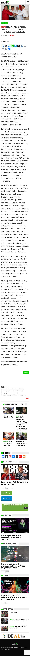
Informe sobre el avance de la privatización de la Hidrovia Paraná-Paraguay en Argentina (13, 565)
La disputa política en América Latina (9, 393)
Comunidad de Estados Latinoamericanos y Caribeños (12, 388)
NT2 (16, 395)
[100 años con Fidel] (4, 614)
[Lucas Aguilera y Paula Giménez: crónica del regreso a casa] (15, 472)
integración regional (18, 391)
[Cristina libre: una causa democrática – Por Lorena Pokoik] (21, 436)
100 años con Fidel (13, 612)
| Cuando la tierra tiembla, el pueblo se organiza (18, 627)
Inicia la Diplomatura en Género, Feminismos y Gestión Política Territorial (12, 537)
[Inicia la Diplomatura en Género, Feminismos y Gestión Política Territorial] (15, 525)
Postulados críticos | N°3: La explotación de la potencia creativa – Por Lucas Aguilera (14, 597)
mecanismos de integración (7, 395)
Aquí (26, 507)
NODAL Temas (4, 23)
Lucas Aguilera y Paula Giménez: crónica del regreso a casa (14, 483)
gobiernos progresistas (7, 391)
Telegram (7, 498)
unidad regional (21, 395)
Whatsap (7, 493)
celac (6, 386)
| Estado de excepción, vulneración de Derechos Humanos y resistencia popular (19, 620)
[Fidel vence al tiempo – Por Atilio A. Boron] (8, 410)
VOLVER (26, 372)
